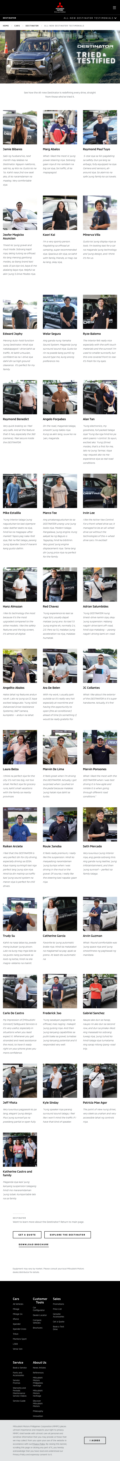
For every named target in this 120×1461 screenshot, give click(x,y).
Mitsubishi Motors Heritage (37, 1393)
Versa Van (17, 1349)
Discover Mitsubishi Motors (37, 1403)
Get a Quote (27, 1234)
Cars (17, 26)
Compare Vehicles (37, 1321)
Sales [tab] (57, 1299)
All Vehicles (18, 1304)
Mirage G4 (17, 1314)
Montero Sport (20, 1339)
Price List (57, 1309)
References (38, 1372)
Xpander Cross (19, 1329)
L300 (15, 1344)
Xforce (16, 1319)
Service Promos (16, 1381)
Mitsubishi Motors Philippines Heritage (38, 1381)
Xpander (17, 1324)
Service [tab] (18, 1362)
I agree (95, 1440)
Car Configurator (39, 1308)
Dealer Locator (40, 1315)
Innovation (38, 1416)
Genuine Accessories (58, 1315)
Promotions (58, 1304)
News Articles (39, 1367)
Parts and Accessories (18, 1373)
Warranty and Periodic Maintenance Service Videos (19, 1392)
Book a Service (20, 1367)
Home (6, 26)
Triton (15, 1334)
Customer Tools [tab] (40, 1300)
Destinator (9, 18)
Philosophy (38, 1411)
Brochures (37, 1327)
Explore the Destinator (67, 1234)
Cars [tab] (16, 1299)
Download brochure (34, 1244)
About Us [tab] (39, 1362)
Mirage (16, 1309)
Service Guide (19, 1401)
